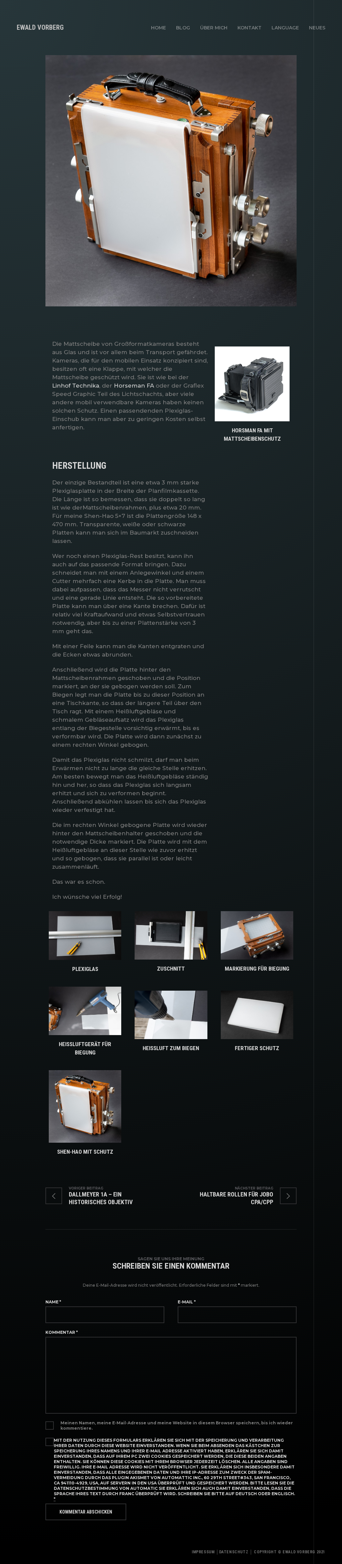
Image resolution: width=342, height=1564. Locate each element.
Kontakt (249, 28)
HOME (158, 28)
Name (53, 1301)
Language (285, 28)
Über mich (213, 28)
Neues (317, 28)
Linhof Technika (75, 385)
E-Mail (187, 1301)
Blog (183, 28)
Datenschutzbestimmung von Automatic (106, 1488)
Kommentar (61, 1332)
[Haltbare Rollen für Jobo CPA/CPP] (234, 1196)
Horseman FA (134, 385)
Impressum (203, 1552)
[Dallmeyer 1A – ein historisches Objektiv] (108, 1196)
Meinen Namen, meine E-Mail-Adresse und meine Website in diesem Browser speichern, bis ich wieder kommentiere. (176, 1425)
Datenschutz (233, 1552)
